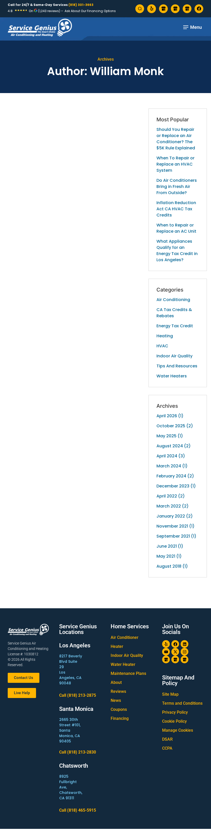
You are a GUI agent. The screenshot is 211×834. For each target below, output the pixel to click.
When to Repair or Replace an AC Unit (176, 228)
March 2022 (168, 506)
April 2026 (166, 416)
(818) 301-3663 (80, 5)
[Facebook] (199, 8)
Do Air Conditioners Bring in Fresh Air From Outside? (176, 186)
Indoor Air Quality (174, 356)
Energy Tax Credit (174, 326)
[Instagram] (184, 652)
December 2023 (172, 486)
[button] (192, 27)
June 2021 (166, 546)
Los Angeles (74, 645)
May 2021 (165, 556)
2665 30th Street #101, (70, 722)
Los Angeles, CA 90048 (70, 678)
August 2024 (169, 446)
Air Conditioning (173, 300)
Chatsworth (73, 766)
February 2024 (171, 476)
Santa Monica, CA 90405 (69, 736)
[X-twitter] (175, 652)
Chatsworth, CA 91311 (70, 795)
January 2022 (170, 516)
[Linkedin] (184, 644)
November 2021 (172, 526)
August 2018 (168, 566)
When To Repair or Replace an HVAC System (175, 164)
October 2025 (170, 426)
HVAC (162, 346)
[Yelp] (151, 8)
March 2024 (168, 466)
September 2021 (173, 536)
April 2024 (166, 456)
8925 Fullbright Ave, (68, 782)
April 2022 (166, 496)
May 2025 (166, 436)
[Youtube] (166, 652)
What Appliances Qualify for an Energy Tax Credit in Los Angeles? (177, 250)
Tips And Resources (176, 366)
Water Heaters (171, 376)
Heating (164, 336)
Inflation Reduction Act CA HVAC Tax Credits (176, 209)
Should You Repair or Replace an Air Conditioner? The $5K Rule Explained (175, 138)
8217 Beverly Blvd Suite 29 (70, 661)
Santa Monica (76, 709)
